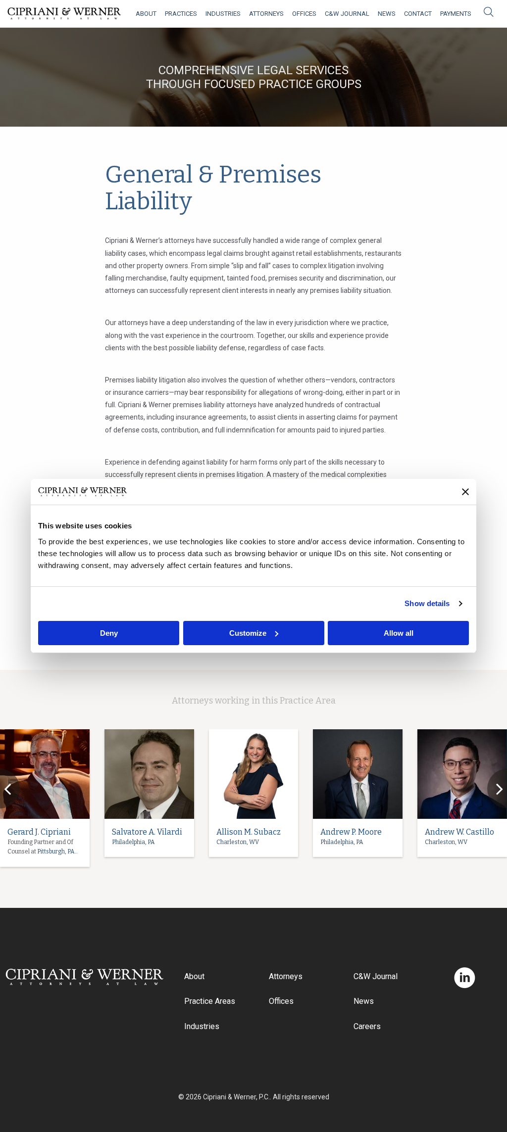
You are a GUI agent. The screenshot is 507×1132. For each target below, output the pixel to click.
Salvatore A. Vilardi (147, 832)
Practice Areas (209, 1001)
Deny (109, 633)
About (146, 13)
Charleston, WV (237, 842)
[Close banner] (465, 491)
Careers (367, 1026)
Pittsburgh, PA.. (57, 851)
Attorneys (266, 13)
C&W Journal (347, 13)
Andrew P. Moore (351, 832)
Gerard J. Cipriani (39, 832)
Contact (418, 13)
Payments (455, 13)
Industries (223, 13)
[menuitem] (146, 13)
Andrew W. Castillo (459, 832)
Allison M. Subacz (248, 832)
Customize (247, 633)
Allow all (398, 633)
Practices (181, 13)
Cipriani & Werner (64, 13)
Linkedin (464, 978)
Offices (304, 13)
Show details (427, 603)
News (387, 13)
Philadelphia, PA (133, 842)
